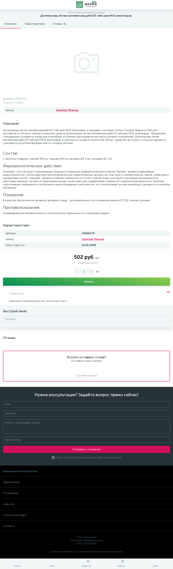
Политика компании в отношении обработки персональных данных (87, 551)
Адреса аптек (11, 482)
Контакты (9, 526)
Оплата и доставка (14, 515)
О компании (10, 493)
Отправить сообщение (86, 449)
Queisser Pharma (67, 110)
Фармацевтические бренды (20, 471)
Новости (8, 504)
